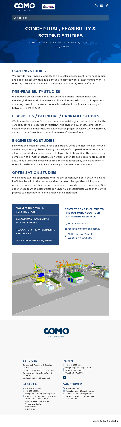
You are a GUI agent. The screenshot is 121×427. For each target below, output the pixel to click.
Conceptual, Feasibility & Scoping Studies (37, 366)
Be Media (112, 421)
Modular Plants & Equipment (35, 240)
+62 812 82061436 (33, 388)
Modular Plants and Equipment (36, 378)
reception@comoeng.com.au (84, 228)
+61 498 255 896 (32, 391)
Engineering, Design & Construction (38, 370)
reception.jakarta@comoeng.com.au (41, 393)
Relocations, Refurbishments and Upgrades (37, 374)
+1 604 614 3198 (72, 388)
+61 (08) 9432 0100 (78, 223)
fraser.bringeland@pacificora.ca (80, 391)
